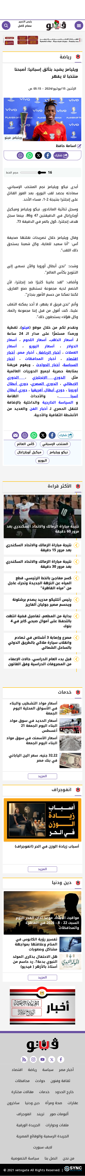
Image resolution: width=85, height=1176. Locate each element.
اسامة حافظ (66, 145)
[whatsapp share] (29, 155)
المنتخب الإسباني (55, 444)
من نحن (68, 1158)
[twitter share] (38, 155)
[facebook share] (47, 155)
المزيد (42, 776)
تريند (40, 1114)
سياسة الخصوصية (25, 1158)
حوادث (40, 1080)
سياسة (47, 1069)
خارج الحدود (64, 1092)
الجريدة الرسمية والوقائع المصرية (42, 1136)
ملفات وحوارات (57, 1125)
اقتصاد (17, 1069)
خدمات (44, 1092)
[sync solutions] (72, 1170)
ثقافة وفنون (60, 1080)
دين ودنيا (32, 1103)
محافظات (22, 1080)
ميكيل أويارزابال (29, 452)
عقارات (73, 1103)
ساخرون (13, 1103)
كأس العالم (25, 444)
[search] (6, 25)
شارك (58, 155)
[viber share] (15, 435)
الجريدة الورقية (28, 1125)
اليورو (42, 460)
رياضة (32, 1069)
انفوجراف (24, 1114)
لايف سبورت (42, 1147)
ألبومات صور (59, 1114)
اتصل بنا (50, 1158)
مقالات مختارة (22, 1092)
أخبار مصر (66, 1069)
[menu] (79, 25)
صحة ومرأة (53, 1103)
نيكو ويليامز (58, 452)
